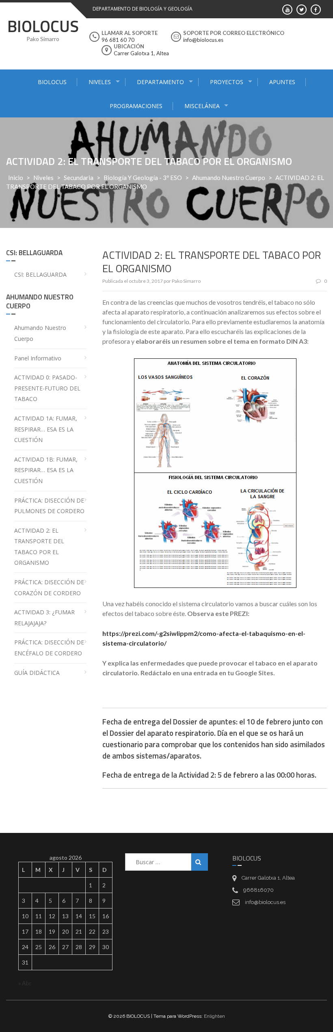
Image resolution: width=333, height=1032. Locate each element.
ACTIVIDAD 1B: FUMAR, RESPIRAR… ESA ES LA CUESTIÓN (46, 470)
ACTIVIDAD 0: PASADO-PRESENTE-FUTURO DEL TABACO (47, 388)
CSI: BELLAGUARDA (40, 274)
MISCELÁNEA (202, 106)
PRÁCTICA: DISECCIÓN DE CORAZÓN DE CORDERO (49, 587)
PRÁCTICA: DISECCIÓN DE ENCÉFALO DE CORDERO (49, 647)
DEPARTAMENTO (160, 82)
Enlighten (214, 1016)
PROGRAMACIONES (136, 106)
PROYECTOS (226, 82)
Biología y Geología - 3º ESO (143, 177)
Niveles (43, 177)
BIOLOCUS (43, 26)
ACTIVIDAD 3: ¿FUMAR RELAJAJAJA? (44, 617)
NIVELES (100, 82)
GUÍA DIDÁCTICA (37, 672)
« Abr (24, 983)
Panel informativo (37, 358)
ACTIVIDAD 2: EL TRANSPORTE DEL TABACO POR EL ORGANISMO (39, 547)
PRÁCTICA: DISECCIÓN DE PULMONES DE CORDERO (49, 505)
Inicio (15, 177)
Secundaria (78, 177)
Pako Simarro (186, 281)
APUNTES (282, 82)
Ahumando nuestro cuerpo (228, 177)
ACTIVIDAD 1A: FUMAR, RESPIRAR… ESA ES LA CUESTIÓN (45, 429)
